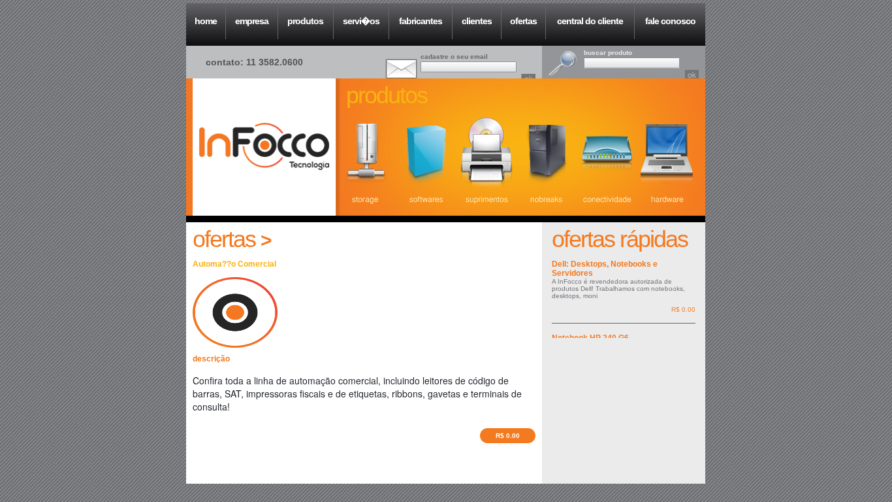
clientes (477, 21)
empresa (251, 21)
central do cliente (590, 21)
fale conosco (670, 21)
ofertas (523, 21)
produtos (305, 21)
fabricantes (420, 21)
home (206, 21)
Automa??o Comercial (234, 264)
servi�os (361, 21)
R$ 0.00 (508, 435)
